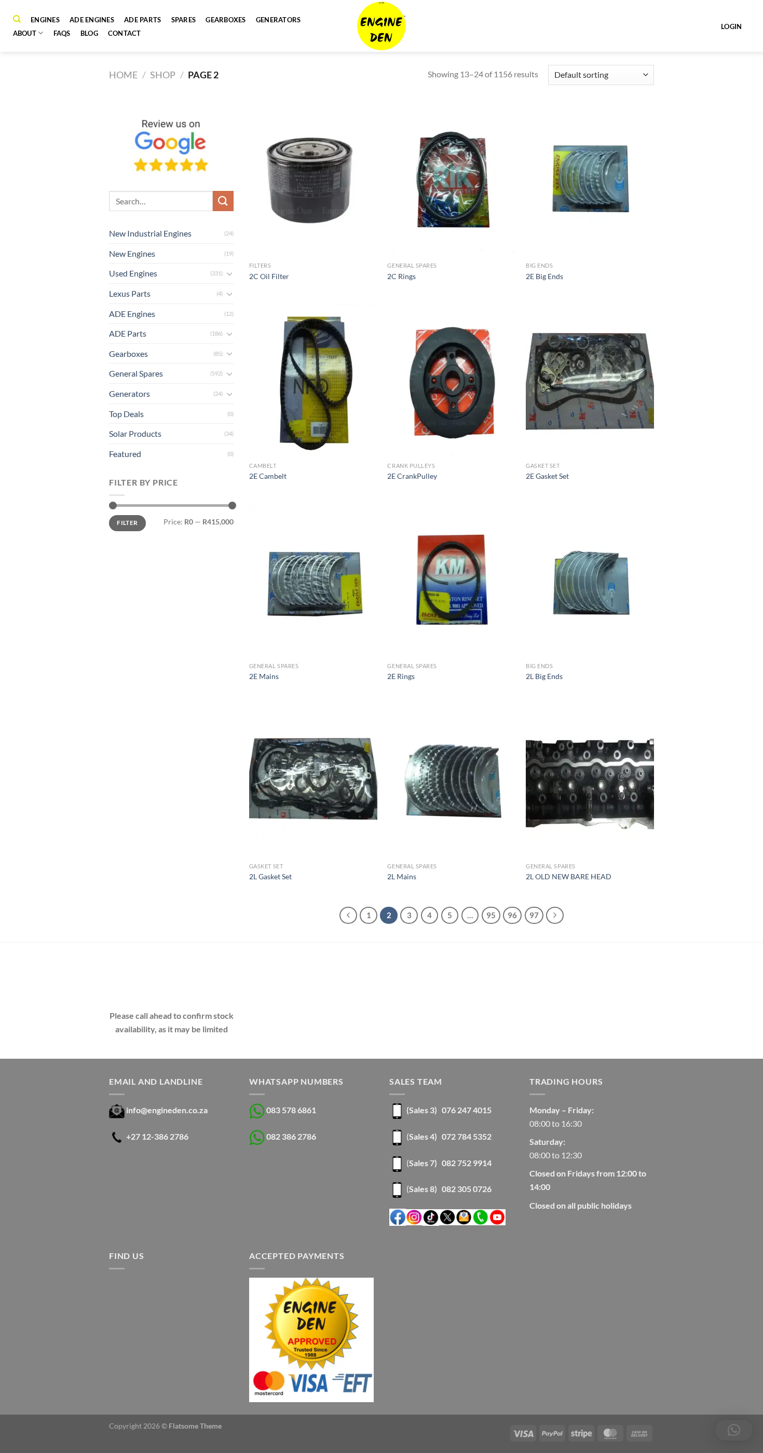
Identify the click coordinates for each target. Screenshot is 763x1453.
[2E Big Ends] (590, 180)
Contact (124, 33)
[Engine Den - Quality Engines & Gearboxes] (382, 26)
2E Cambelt (268, 476)
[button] (734, 1430)
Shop (162, 74)
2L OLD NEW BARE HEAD (568, 876)
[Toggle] (229, 273)
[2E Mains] (313, 580)
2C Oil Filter (269, 276)
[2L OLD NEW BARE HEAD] (590, 780)
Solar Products (135, 433)
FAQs (62, 33)
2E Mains (264, 676)
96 (512, 915)
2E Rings (401, 676)
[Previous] (348, 915)
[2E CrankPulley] (451, 380)
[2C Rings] (451, 180)
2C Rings (401, 276)
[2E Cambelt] (313, 380)
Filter (127, 523)
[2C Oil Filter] (313, 180)
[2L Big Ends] (590, 580)
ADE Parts (142, 20)
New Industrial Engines (150, 233)
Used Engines (133, 273)
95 (491, 915)
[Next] (555, 915)
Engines (45, 20)
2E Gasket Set (547, 476)
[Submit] (223, 201)
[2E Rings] (451, 580)
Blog (89, 33)
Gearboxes (226, 20)
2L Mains (401, 876)
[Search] (17, 19)
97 (534, 915)
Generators (278, 20)
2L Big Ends (544, 676)
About (24, 33)
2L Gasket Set (270, 876)
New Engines (132, 253)
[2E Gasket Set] (590, 380)
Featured (125, 454)
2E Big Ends (544, 276)
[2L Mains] (451, 780)
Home (123, 74)
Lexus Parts (130, 293)
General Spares (136, 373)
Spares (183, 20)
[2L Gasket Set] (313, 780)
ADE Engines (92, 20)
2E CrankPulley (412, 476)
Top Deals (126, 414)
